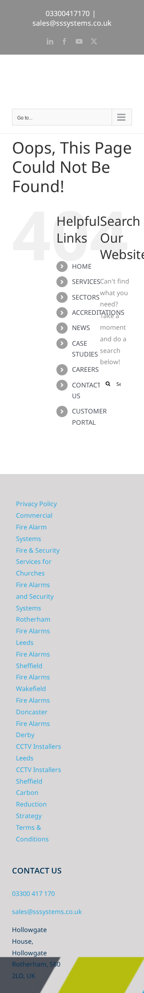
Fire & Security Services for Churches (38, 562)
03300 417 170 (33, 893)
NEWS (81, 327)
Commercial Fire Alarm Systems (34, 527)
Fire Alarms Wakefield (33, 683)
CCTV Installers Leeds (38, 752)
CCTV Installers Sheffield (38, 775)
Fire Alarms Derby (33, 729)
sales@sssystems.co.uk (72, 23)
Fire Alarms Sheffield (33, 660)
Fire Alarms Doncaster (33, 706)
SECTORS (86, 297)
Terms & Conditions (32, 833)
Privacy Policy (36, 503)
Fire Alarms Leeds (33, 636)
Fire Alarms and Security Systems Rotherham (35, 602)
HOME (82, 266)
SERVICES (86, 281)
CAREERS (85, 369)
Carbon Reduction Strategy (31, 804)
